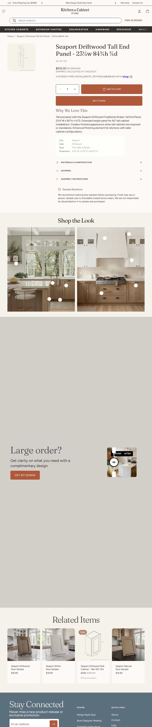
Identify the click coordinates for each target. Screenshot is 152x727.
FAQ (113, 725)
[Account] (139, 11)
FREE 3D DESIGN (133, 20)
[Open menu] (4, 11)
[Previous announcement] (42, 3)
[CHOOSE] (104, 655)
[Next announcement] (115, 3)
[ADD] (34, 655)
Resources (124, 29)
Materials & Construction (76, 162)
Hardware (102, 29)
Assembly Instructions (74, 179)
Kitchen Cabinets (17, 29)
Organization (78, 29)
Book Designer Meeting (89, 720)
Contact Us (137, 3)
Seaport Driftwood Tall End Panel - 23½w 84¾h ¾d (42, 36)
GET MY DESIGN (25, 475)
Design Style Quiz (86, 714)
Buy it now (99, 101)
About (143, 29)
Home (10, 36)
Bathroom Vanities (49, 29)
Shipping (66, 170)
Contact (115, 720)
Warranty (125, 3)
